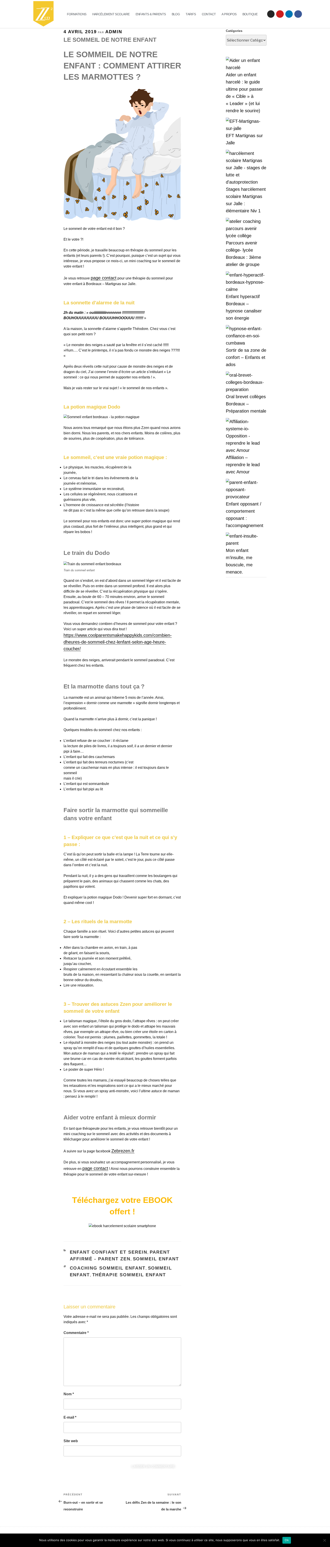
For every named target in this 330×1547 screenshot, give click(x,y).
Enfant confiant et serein (108, 1252)
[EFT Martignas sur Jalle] (246, 125)
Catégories (234, 31)
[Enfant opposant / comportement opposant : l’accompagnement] (246, 489)
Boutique (250, 14)
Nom (69, 1394)
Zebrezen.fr (122, 1150)
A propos (229, 14)
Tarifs (191, 14)
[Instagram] (271, 14)
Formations (76, 14)
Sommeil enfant (156, 1258)
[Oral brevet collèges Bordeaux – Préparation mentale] (246, 382)
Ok (287, 1540)
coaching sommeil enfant (108, 1268)
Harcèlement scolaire (111, 14)
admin (113, 31)
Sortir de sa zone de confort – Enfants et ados (246, 357)
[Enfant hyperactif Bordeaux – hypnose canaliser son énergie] (246, 282)
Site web (71, 1441)
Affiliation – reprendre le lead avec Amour (243, 464)
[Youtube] (280, 14)
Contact (209, 14)
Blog (176, 14)
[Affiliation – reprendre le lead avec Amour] (246, 436)
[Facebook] (298, 14)
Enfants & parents (151, 14)
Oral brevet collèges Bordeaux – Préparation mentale (246, 403)
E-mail (70, 1417)
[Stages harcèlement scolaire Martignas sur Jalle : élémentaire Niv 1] (246, 168)
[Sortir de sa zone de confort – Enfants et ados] (246, 336)
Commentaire (76, 1333)
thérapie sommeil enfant (129, 1274)
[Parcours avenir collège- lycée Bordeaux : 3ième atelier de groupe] (246, 228)
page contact (104, 277)
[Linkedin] (289, 14)
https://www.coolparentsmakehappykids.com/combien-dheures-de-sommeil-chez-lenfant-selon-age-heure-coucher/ (118, 642)
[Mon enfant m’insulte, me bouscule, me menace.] (246, 539)
